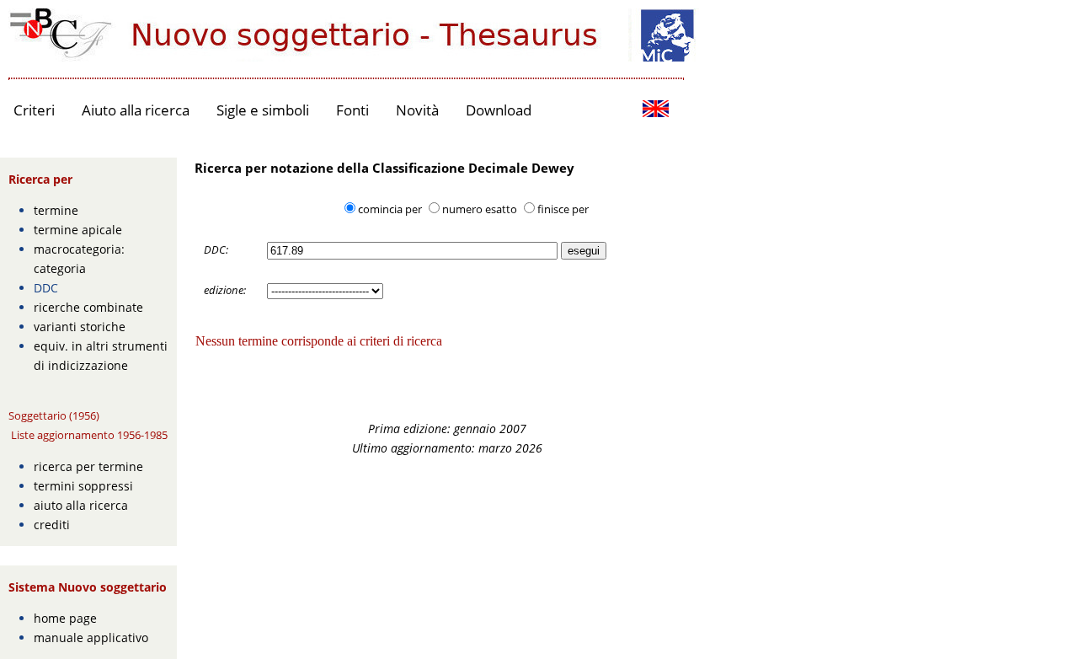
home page (65, 618)
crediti (52, 525)
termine (56, 210)
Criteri (34, 110)
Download (498, 110)
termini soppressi (83, 486)
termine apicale (78, 230)
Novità (417, 110)
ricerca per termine (88, 466)
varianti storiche (79, 327)
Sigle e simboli (262, 110)
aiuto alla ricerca (81, 505)
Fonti (352, 110)
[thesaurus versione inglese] (655, 110)
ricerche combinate (88, 307)
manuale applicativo (91, 638)
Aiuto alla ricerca (135, 110)
